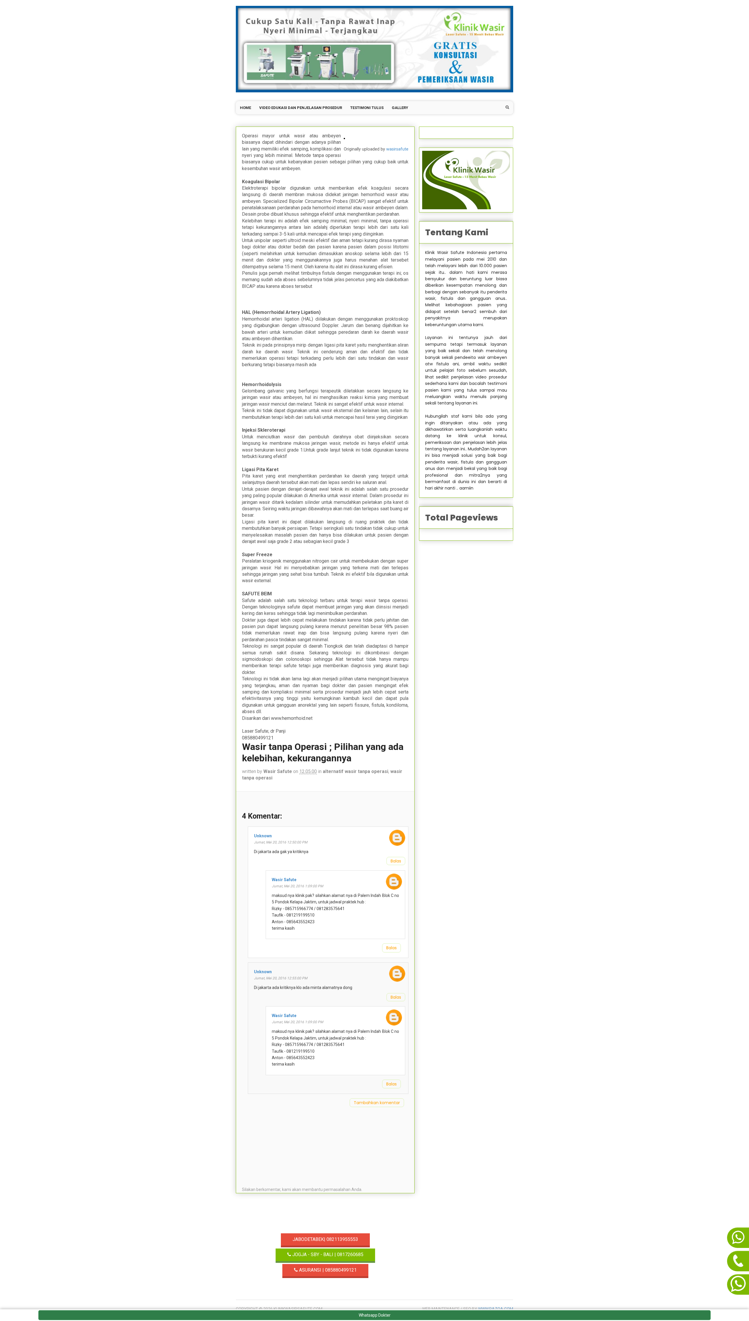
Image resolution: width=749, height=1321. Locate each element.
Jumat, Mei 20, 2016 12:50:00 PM (280, 842)
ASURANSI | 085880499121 (327, 1270)
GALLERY (400, 108)
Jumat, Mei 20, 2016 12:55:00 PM (280, 978)
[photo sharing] (344, 136)
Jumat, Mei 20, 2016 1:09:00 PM (297, 886)
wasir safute (277, 771)
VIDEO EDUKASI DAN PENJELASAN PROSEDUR (300, 108)
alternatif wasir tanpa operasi (355, 771)
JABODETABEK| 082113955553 (325, 1239)
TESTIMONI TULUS (367, 108)
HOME (245, 108)
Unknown (263, 836)
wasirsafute (397, 149)
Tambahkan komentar (377, 1103)
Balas (396, 861)
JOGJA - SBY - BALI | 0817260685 (327, 1254)
